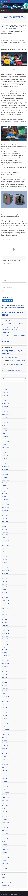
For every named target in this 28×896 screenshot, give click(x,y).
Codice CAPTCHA (7, 297)
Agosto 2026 (5, 387)
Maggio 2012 (5, 841)
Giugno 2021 (5, 554)
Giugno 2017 (5, 677)
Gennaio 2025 (5, 436)
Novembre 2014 (5, 762)
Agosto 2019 (5, 611)
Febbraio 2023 (5, 499)
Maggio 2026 (5, 395)
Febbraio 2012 (5, 849)
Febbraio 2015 (5, 753)
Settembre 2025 (6, 414)
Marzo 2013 (4, 814)
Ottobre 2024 (5, 444)
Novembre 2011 (5, 857)
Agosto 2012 (5, 833)
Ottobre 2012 (5, 827)
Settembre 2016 (6, 701)
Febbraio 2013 (5, 816)
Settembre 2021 (6, 545)
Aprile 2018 (4, 649)
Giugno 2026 (5, 392)
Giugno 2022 (5, 521)
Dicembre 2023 (5, 471)
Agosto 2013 (5, 800)
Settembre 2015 (6, 734)
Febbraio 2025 (5, 433)
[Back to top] (25, 893)
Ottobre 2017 (5, 666)
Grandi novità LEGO (6, 332)
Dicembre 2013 (5, 789)
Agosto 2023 (5, 482)
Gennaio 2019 (5, 627)
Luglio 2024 (4, 452)
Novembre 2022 (5, 507)
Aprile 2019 (4, 619)
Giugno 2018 (5, 644)
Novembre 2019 (5, 603)
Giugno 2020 (5, 584)
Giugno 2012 (5, 838)
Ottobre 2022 (5, 510)
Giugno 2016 (5, 710)
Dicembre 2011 (5, 855)
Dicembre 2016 (5, 693)
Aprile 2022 (4, 526)
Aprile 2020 (4, 589)
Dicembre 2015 (5, 726)
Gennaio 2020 (5, 597)
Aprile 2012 (4, 844)
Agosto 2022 (5, 515)
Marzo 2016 (4, 718)
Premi (11, 28)
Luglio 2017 (4, 674)
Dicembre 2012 (5, 822)
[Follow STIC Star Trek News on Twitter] (4, 1)
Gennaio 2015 (5, 756)
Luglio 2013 (4, 803)
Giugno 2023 (5, 488)
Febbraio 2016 (5, 721)
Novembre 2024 (5, 441)
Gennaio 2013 (5, 819)
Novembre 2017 (5, 663)
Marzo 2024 (4, 463)
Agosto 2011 (5, 866)
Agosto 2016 (5, 704)
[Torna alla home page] (14, 6)
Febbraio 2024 (5, 466)
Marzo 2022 (4, 529)
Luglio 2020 (4, 581)
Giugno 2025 (5, 422)
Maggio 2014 (5, 775)
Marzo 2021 (4, 562)
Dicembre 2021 (5, 537)
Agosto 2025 (5, 417)
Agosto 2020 (5, 578)
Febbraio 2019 (5, 625)
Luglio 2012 (4, 836)
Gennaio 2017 (5, 690)
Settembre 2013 (6, 797)
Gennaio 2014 (5, 786)
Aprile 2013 (4, 811)
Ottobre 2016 (5, 699)
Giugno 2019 (5, 614)
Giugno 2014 (5, 773)
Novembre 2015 (5, 729)
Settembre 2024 (6, 447)
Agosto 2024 (5, 450)
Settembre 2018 (6, 638)
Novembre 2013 (5, 792)
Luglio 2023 (4, 485)
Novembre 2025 (5, 409)
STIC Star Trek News (6, 10)
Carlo (8, 28)
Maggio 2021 (5, 556)
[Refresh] (12, 291)
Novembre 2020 (5, 570)
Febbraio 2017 (5, 688)
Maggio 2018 (5, 647)
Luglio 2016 (4, 707)
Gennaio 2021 (5, 567)
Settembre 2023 (6, 480)
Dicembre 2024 (5, 439)
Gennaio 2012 (5, 852)
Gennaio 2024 (5, 469)
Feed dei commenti (6, 882)
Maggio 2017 (5, 679)
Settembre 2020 (6, 575)
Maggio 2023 (5, 491)
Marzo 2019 (4, 622)
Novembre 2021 (5, 540)
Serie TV (14, 28)
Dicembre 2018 (5, 630)
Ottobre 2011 (5, 860)
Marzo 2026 (4, 400)
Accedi (3, 877)
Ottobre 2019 (5, 606)
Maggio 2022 (5, 523)
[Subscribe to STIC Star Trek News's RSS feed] (1, 1)
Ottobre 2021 (5, 543)
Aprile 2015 (4, 748)
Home (12, 313)
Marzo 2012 (4, 846)
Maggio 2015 (5, 745)
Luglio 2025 (4, 419)
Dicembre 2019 (5, 600)
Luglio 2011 (4, 868)
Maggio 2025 (5, 425)
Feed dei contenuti (6, 880)
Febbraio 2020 (5, 595)
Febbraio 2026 (5, 403)
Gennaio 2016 (5, 723)
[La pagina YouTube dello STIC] (9, 1)
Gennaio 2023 (5, 502)
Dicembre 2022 (5, 504)
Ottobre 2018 (5, 636)
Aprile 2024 (4, 461)
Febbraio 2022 (5, 532)
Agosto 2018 (5, 641)
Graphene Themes (13, 894)
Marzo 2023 (4, 496)
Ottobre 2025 (5, 411)
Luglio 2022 (4, 518)
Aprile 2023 (4, 493)
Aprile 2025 (4, 428)
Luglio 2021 (4, 551)
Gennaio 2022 (5, 534)
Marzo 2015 (4, 751)
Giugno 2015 (5, 742)
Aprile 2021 (4, 559)
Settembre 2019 (6, 608)
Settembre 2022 (6, 513)
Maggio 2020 (5, 586)
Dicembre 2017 (5, 660)
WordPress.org (5, 885)
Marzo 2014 (4, 781)
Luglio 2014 (4, 770)
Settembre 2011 (6, 863)
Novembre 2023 (5, 474)
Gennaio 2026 (5, 406)
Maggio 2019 (5, 617)
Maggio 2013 (5, 808)
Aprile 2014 (4, 778)
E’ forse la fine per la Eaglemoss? (13, 21)
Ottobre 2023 (5, 477)
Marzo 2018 (4, 652)
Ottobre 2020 (5, 573)
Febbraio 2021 (5, 565)
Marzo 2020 (4, 592)
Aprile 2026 (4, 398)
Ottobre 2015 (5, 732)
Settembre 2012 (6, 830)
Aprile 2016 (4, 715)
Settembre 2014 (6, 767)
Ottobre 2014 (5, 764)
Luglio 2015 (4, 740)
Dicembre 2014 (5, 759)
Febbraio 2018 (5, 655)
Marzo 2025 (4, 430)
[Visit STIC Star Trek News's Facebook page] (6, 1)
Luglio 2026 (4, 389)
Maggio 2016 (5, 712)
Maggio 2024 (5, 458)
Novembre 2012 (5, 825)
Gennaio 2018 (5, 658)
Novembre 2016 (5, 696)
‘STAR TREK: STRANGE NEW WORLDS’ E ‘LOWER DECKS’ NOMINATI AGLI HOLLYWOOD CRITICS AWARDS (14, 18)
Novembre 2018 (5, 633)
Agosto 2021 (5, 548)
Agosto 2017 (5, 671)
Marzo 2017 (4, 685)
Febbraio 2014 (5, 784)
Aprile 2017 (4, 682)
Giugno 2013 (5, 805)
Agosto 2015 (5, 737)
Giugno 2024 (5, 455)
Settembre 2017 (6, 669)
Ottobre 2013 (5, 794)
